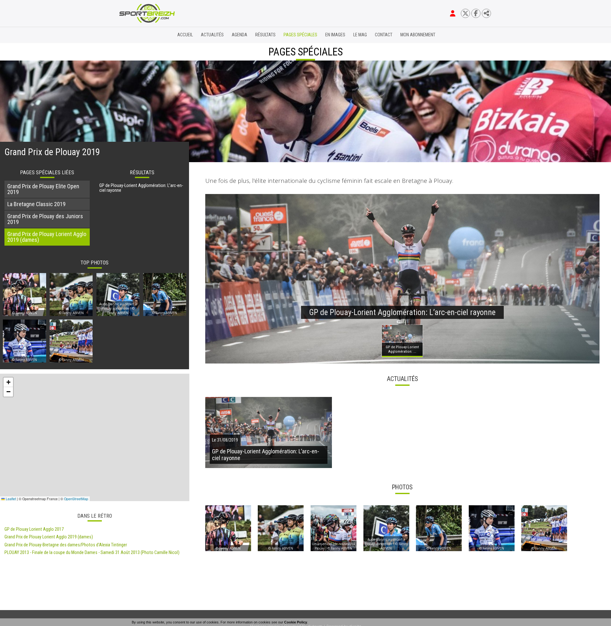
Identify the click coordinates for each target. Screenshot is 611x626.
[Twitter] (465, 13)
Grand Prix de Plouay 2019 (52, 152)
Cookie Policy (295, 622)
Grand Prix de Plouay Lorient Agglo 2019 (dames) (48, 537)
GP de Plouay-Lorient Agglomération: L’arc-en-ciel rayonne (141, 188)
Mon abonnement (417, 35)
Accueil (185, 35)
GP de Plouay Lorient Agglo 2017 (34, 529)
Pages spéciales (300, 35)
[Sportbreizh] (134, 35)
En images (335, 35)
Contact (383, 35)
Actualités (212, 35)
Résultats (265, 35)
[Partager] (486, 13)
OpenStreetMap (76, 498)
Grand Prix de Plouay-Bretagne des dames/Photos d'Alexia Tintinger (65, 545)
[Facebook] (476, 13)
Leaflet (10, 498)
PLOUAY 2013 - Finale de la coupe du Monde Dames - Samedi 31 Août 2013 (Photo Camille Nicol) (91, 552)
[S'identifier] (453, 13)
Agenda (239, 35)
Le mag (360, 35)
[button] (8, 382)
